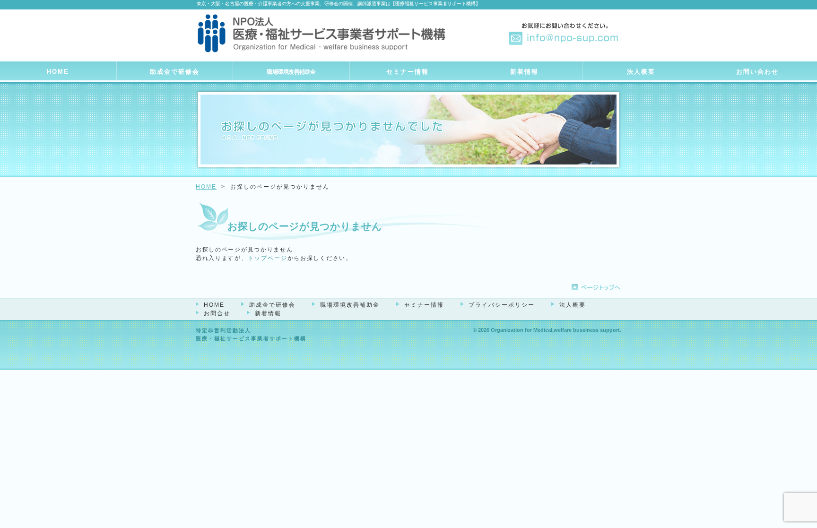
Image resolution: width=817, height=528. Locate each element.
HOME (58, 71)
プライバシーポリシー (502, 305)
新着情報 (524, 71)
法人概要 (641, 71)
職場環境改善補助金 (291, 72)
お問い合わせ (757, 71)
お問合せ (217, 313)
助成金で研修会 (175, 71)
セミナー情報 (407, 71)
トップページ (267, 258)
